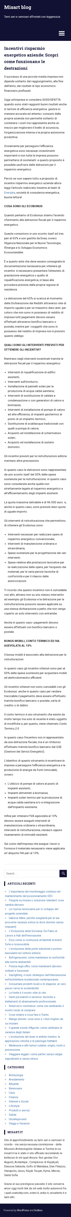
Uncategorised (17, 1119)
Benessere (15, 1088)
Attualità (14, 1084)
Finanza (13, 1097)
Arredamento (16, 1079)
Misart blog (17, 7)
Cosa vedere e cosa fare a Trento (29, 1014)
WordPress (23, 1210)
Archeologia (16, 1075)
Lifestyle (14, 1106)
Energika (9, 192)
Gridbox (38, 1210)
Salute (12, 1114)
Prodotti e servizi (19, 1110)
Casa (12, 1092)
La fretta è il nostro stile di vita (27, 992)
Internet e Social (18, 1101)
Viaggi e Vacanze (19, 1123)
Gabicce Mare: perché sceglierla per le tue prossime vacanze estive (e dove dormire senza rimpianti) (34, 922)
